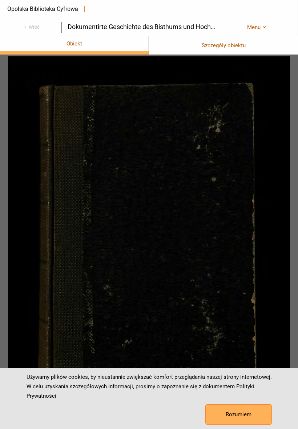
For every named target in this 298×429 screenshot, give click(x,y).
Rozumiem (238, 414)
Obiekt (74, 43)
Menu (254, 27)
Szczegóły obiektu (224, 45)
